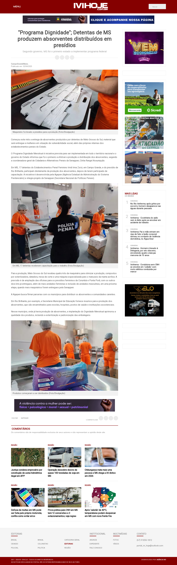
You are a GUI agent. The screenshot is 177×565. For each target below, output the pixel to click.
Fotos (116, 540)
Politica (41, 548)
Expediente (94, 544)
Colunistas (43, 544)
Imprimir (24, 418)
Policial (14, 548)
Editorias (68, 544)
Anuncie (93, 540)
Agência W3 (161, 560)
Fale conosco (96, 548)
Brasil (14, 540)
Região (67, 548)
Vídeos (116, 544)
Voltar (14, 418)
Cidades (14, 544)
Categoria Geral (72, 540)
